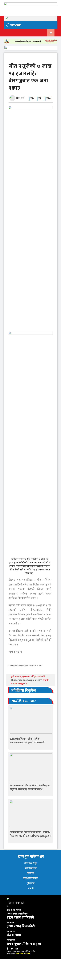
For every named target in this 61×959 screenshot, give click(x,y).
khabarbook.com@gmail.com (27, 680)
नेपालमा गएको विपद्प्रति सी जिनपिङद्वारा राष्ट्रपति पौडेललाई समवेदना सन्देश (30, 787)
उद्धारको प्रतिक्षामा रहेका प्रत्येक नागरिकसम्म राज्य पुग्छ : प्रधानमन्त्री (27, 741)
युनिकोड (30, 883)
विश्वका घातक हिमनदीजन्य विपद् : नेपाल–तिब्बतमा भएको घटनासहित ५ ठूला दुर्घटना (30, 834)
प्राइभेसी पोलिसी (30, 878)
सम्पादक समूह (30, 863)
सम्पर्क (31, 888)
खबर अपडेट (15, 25)
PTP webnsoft (23, 953)
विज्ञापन (30, 873)
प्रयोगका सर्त (31, 868)
